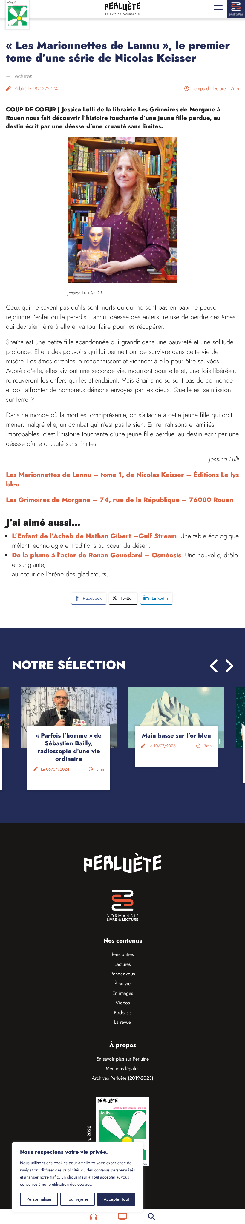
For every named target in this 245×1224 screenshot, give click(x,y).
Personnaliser (39, 1199)
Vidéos (123, 1002)
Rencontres (123, 954)
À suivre (122, 983)
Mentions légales (122, 1068)
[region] (77, 1177)
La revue (122, 1022)
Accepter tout (116, 1199)
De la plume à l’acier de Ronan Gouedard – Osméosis (96, 555)
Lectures (22, 76)
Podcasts (122, 1012)
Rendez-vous (122, 973)
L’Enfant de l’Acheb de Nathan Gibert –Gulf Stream (94, 536)
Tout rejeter (77, 1199)
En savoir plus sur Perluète (122, 1058)
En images (122, 993)
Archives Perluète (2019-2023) (122, 1078)
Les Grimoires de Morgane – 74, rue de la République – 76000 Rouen (119, 499)
